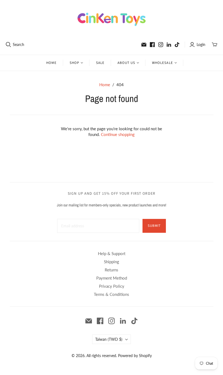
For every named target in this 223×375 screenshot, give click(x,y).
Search (18, 44)
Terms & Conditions (111, 294)
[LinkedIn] (168, 44)
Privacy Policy (111, 286)
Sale (100, 62)
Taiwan (108, 339)
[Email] (143, 44)
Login (201, 44)
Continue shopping (118, 134)
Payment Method (111, 277)
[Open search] (8, 44)
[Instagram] (160, 44)
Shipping (111, 261)
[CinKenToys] (112, 19)
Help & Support (111, 253)
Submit (154, 225)
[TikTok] (177, 44)
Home (51, 62)
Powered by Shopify (135, 355)
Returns (111, 269)
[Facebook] (152, 44)
